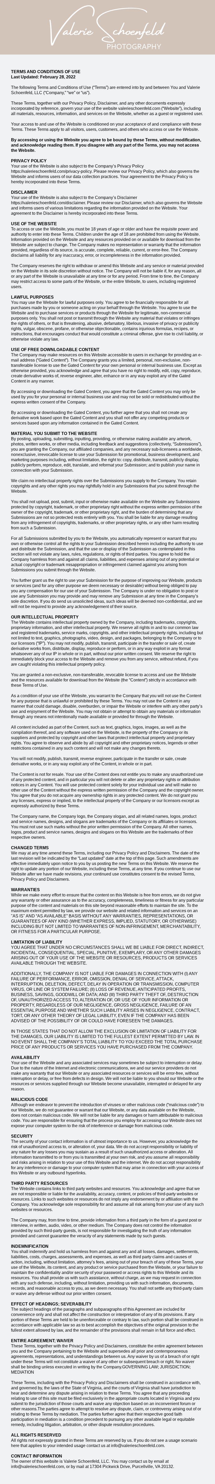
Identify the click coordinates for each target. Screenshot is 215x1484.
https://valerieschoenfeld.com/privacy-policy (51, 171)
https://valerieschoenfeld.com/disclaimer (48, 203)
